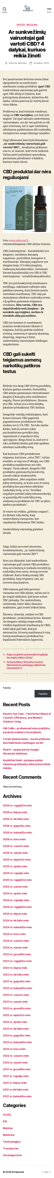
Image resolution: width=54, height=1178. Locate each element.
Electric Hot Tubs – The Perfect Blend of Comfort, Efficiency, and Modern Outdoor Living (27, 717)
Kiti (5, 1121)
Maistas (8, 1128)
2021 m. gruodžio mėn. (17, 1069)
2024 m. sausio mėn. (15, 947)
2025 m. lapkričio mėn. (17, 859)
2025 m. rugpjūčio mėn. (17, 879)
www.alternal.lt (18, 240)
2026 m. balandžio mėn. (17, 832)
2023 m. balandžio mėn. (17, 988)
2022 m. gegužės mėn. (17, 1035)
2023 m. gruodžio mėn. (17, 954)
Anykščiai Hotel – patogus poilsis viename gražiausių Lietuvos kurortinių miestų (26, 764)
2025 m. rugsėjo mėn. (16, 873)
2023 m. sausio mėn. (15, 1001)
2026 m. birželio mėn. (16, 818)
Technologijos (12, 1141)
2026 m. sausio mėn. (15, 852)
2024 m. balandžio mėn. (17, 927)
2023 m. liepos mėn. (15, 967)
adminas (22, 63)
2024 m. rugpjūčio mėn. (17, 906)
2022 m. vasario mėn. (16, 1055)
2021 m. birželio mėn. (16, 1089)
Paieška (7, 687)
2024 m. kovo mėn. (14, 933)
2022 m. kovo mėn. (14, 1048)
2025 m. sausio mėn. (15, 886)
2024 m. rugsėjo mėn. (16, 900)
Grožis (21, 24)
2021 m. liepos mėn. (15, 1082)
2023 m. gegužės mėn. (17, 981)
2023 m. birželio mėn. (16, 974)
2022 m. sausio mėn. (15, 1062)
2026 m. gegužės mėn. (17, 825)
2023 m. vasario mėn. (16, 994)
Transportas (10, 1148)
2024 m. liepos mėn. (15, 913)
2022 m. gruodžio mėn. (17, 1008)
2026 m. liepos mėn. (15, 812)
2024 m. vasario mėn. (16, 940)
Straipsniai (18, 1172)
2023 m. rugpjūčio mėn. (17, 961)
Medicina (31, 24)
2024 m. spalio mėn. (15, 893)
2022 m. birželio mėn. (16, 1028)
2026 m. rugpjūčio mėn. (17, 805)
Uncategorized (12, 1155)
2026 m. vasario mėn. (16, 846)
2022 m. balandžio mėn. (17, 1042)
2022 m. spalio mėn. (15, 1021)
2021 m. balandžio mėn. (17, 1096)
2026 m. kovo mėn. (14, 839)
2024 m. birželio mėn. (16, 920)
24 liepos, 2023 (41, 63)
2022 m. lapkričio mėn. (17, 1015)
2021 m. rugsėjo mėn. (16, 1076)
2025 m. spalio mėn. (15, 866)
